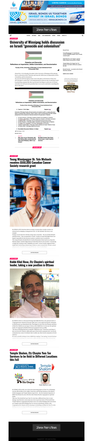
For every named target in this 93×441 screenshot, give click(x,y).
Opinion (58, 35)
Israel (39, 35)
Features (28, 35)
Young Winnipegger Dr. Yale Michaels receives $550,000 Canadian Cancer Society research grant (72, 54)
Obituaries (34, 35)
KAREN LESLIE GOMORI (68, 73)
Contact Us (64, 35)
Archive (53, 35)
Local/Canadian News (46, 35)
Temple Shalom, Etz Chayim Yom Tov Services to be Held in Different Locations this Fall (72, 65)
